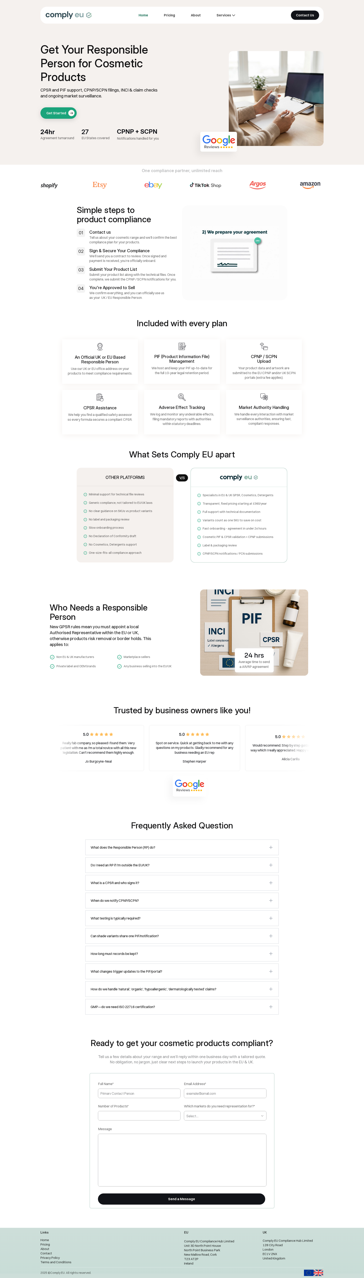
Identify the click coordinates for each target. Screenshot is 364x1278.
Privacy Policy (50, 1258)
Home (44, 1240)
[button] (182, 847)
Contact (46, 1253)
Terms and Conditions (55, 1262)
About (44, 1249)
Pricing (45, 1244)
